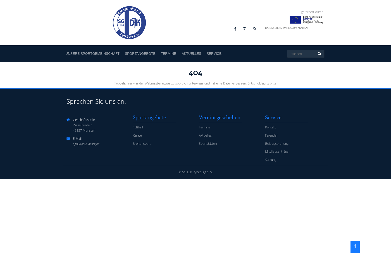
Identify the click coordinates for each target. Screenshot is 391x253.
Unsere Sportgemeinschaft (92, 53)
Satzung (270, 159)
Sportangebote (140, 53)
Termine (168, 53)
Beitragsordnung (276, 143)
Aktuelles (191, 53)
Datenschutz (273, 27)
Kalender (271, 135)
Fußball (138, 127)
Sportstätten (208, 143)
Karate (137, 135)
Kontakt (303, 27)
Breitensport (142, 143)
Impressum (290, 27)
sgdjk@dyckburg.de (86, 144)
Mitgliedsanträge (276, 151)
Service (214, 53)
